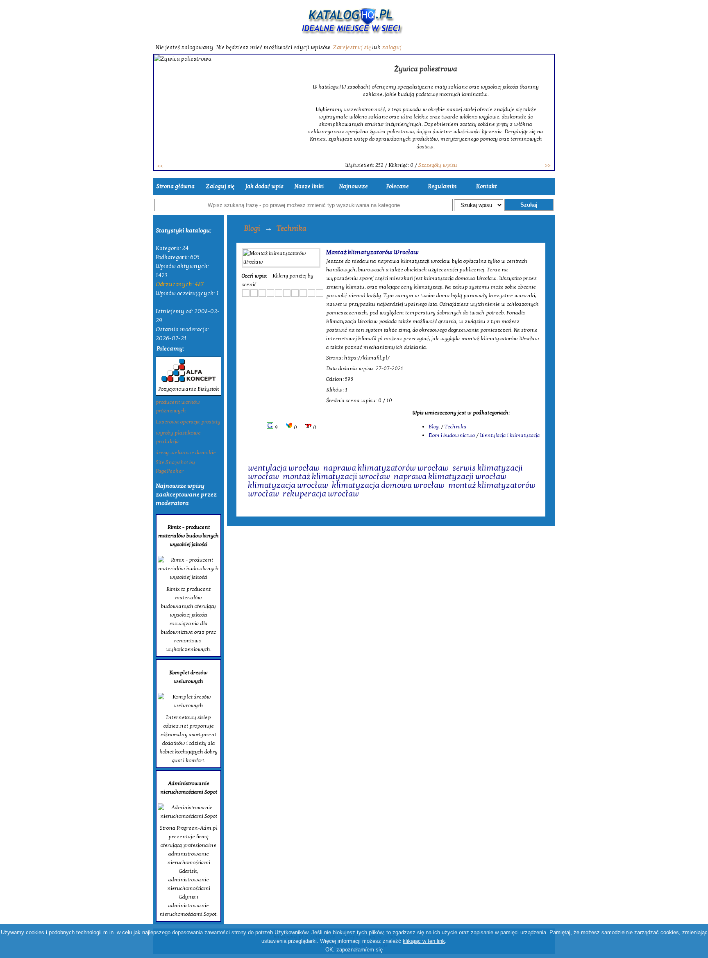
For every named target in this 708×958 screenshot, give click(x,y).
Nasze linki (309, 186)
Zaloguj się (220, 186)
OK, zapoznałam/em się (354, 950)
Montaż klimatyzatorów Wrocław (372, 252)
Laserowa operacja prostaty (188, 422)
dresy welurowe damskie (186, 452)
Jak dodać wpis (264, 186)
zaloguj (392, 47)
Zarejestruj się (352, 47)
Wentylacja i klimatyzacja (510, 435)
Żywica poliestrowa (425, 69)
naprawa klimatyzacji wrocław (450, 477)
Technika (291, 228)
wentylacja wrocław (284, 468)
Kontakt (486, 186)
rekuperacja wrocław (321, 494)
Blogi (252, 228)
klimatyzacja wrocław (288, 485)
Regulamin (442, 186)
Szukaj (529, 205)
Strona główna (175, 186)
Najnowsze (353, 186)
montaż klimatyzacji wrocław (336, 477)
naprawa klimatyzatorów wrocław (386, 468)
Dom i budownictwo (452, 435)
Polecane (397, 186)
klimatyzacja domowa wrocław (388, 485)
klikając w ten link (424, 941)
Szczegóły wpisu (437, 165)
